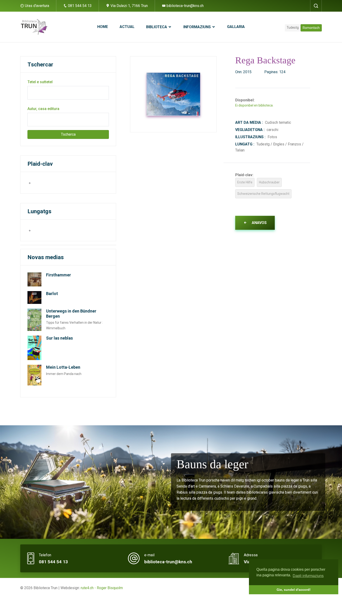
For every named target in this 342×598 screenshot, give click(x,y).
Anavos (259, 222)
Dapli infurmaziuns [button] (308, 576)
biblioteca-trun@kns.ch (185, 5)
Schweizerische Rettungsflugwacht (263, 194)
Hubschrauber (269, 182)
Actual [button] (127, 26)
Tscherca (68, 134)
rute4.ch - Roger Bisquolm (102, 588)
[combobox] (50, 182)
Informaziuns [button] (197, 27)
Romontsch (311, 28)
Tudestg (293, 27)
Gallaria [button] (236, 26)
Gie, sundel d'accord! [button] (294, 589)
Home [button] (102, 26)
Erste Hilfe (244, 182)
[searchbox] (51, 182)
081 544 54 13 (79, 5)
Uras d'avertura (37, 5)
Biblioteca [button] (157, 27)
